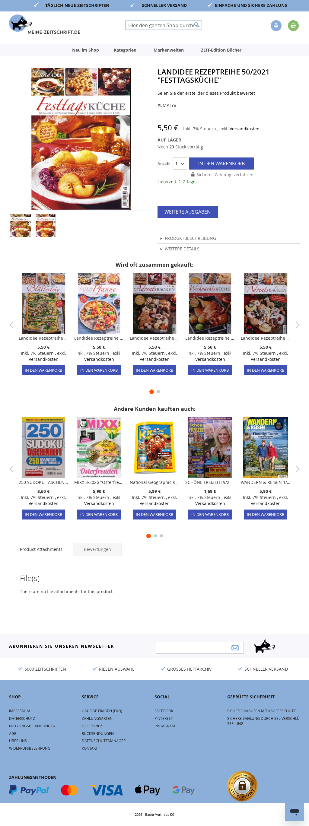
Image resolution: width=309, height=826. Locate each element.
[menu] (154, 50)
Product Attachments (41, 549)
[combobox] (163, 25)
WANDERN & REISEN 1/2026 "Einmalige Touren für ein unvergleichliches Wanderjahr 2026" (265, 482)
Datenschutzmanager (104, 740)
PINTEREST (163, 718)
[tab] (41, 549)
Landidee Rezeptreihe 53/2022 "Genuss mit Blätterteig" (43, 338)
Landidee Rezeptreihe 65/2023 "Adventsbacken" (265, 338)
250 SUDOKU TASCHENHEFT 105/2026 (43, 482)
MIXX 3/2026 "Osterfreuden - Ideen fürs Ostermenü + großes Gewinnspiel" (99, 482)
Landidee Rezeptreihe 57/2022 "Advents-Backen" (154, 338)
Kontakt (90, 748)
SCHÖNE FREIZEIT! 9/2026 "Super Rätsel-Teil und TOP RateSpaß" (210, 482)
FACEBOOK (163, 710)
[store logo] (44, 24)
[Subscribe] (235, 647)
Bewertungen (97, 549)
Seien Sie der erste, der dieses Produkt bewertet (206, 93)
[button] (277, 26)
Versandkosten (245, 129)
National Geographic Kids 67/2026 (154, 482)
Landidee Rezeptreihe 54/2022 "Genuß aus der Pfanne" (99, 338)
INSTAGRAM (164, 725)
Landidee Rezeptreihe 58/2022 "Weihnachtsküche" (210, 338)
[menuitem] (85, 50)
